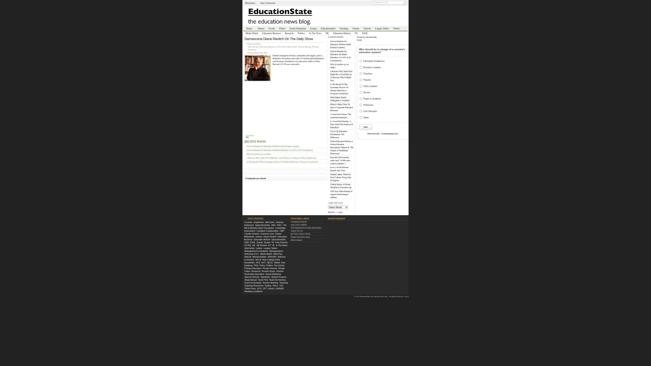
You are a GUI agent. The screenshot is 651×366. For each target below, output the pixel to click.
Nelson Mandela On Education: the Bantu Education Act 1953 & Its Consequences (280, 150)
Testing (268, 285)
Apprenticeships (262, 225)
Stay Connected (268, 2)
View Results (373, 134)
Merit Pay (277, 254)
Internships (249, 248)
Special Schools (251, 277)
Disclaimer (250, 2)
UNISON (280, 288)
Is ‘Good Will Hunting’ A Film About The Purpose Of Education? (341, 124)
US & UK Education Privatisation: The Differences (338, 134)
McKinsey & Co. (251, 254)
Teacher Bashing (304, 46)
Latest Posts (335, 37)
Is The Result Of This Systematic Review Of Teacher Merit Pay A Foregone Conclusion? (282, 161)
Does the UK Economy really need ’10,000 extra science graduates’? (340, 160)
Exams (313, 28)
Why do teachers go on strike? (259, 153)
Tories (275, 285)
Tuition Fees (250, 288)
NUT (263, 262)
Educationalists (328, 28)
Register (331, 212)
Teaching (344, 28)
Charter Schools (251, 234)
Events (272, 28)
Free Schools (281, 242)
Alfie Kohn (269, 222)
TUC (281, 285)
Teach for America (277, 280)
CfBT (282, 231)
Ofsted (396, 28)
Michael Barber (259, 257)
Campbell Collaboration (268, 231)
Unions (355, 28)
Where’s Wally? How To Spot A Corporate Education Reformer (341, 107)
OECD (270, 262)
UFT (265, 288)
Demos (261, 28)
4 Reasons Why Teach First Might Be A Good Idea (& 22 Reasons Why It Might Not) (281, 157)
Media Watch (251, 33)
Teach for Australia (252, 283)
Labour (259, 248)
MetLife (247, 257)
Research (289, 33)
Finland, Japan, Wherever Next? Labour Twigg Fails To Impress (340, 177)
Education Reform (342, 33)
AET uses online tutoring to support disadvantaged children (341, 194)
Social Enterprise (298, 28)
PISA (256, 265)
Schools (367, 28)
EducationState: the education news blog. (374, 296)
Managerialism (276, 251)
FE (356, 33)
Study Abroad (250, 280)
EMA (246, 242)
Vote (365, 127)
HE (327, 33)
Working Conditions (253, 291)
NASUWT (272, 257)
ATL (285, 225)
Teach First (263, 280)
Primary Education (252, 268)
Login (340, 212)
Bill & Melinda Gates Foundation (259, 228)
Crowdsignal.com (389, 134)
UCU (259, 288)
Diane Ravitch (253, 46)
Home (249, 28)
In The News (315, 33)
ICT (269, 245)
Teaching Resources (253, 285)
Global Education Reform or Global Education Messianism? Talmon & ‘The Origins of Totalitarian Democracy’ (341, 147)
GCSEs (247, 245)
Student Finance (278, 277)
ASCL (279, 225)
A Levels (248, 222)
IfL (273, 245)
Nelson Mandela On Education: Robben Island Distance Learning (273, 146)
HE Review (262, 245)
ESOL (365, 33)
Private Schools (270, 268)
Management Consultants (256, 251)
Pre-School (279, 265)
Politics (301, 33)
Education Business (271, 33)
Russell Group (268, 271)
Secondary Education (254, 274)
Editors (258, 44)
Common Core (267, 234)
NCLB (258, 260)
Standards (265, 277)
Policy (282, 28)
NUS (258, 262)
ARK (273, 225)
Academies (258, 222)
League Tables (382, 28)
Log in (406, 296)
